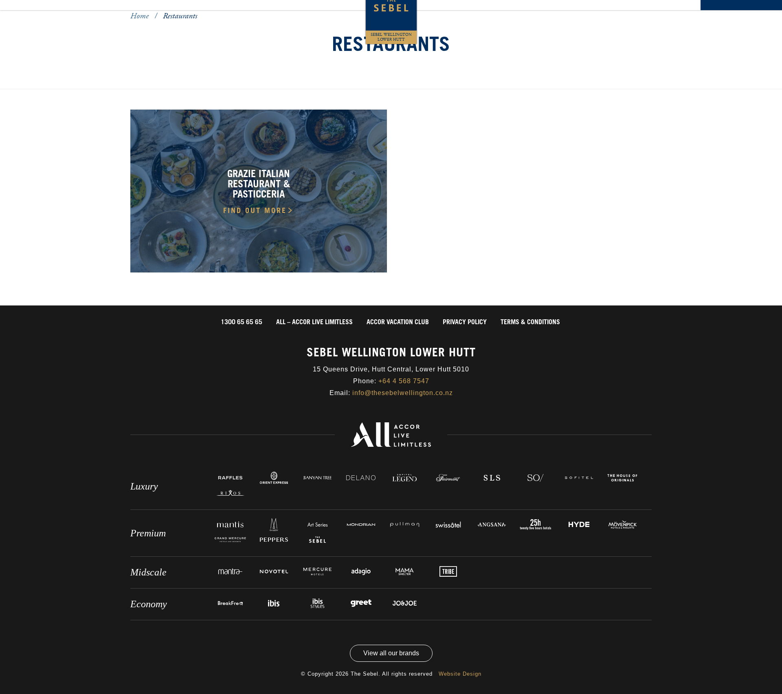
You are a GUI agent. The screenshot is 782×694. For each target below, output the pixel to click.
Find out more (255, 211)
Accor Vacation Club (398, 322)
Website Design (460, 674)
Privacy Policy (465, 322)
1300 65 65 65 (241, 322)
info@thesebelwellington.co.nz (402, 392)
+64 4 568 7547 (403, 381)
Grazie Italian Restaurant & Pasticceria (258, 185)
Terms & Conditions (530, 322)
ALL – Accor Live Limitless (314, 322)
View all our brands (391, 653)
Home (140, 16)
